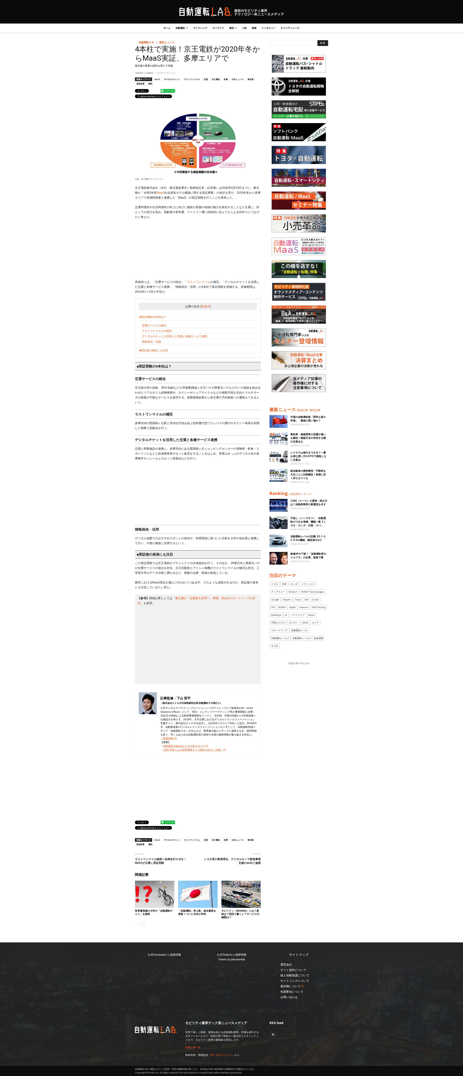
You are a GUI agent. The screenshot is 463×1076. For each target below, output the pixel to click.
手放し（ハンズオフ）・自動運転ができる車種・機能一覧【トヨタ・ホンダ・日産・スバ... (308, 522)
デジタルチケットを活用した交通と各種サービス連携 (174, 336)
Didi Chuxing (319, 607)
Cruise (315, 599)
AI (286, 615)
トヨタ (274, 584)
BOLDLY (293, 591)
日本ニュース (238, 79)
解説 (150, 83)
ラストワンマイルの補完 (157, 330)
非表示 (205, 306)
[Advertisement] (198, 249)
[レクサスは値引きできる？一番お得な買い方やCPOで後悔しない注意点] (278, 457)
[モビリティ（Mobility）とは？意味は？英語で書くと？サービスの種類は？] (241, 894)
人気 (244, 28)
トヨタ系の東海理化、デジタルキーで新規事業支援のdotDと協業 (232, 861)
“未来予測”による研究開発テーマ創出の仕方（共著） (193, 749)
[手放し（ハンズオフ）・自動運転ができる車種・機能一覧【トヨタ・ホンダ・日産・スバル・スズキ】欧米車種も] (278, 522)
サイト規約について (293, 970)
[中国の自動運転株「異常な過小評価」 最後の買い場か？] (278, 421)
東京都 (251, 79)
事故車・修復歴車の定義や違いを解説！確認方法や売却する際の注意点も (308, 438)
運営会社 (286, 964)
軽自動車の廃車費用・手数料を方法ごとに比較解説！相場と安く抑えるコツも (308, 474)
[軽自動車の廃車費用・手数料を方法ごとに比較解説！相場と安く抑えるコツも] (278, 475)
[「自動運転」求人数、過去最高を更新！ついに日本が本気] (198, 894)
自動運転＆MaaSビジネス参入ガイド (184, 746)
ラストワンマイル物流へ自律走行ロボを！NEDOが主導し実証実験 (160, 861)
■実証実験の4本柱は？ (153, 316)
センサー (293, 622)
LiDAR (305, 622)
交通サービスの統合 (154, 325)
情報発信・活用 (151, 341)
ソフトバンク (308, 584)
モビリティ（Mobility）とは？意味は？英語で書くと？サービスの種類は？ (240, 914)
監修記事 (141, 83)
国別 (231, 28)
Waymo (287, 599)
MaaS (157, 79)
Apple (292, 607)
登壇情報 (168, 738)
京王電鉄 (216, 79)
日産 (284, 584)
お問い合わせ (289, 997)
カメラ (315, 622)
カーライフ (218, 28)
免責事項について (291, 991)
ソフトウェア (298, 615)
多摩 (226, 79)
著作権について (290, 986)
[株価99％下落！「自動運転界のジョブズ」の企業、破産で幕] (278, 558)
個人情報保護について (294, 975)
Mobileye (276, 615)
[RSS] (273, 1034)
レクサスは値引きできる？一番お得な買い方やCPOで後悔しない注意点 (308, 456)
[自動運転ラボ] (231, 12)
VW (273, 607)
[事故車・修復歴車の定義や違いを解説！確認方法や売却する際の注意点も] (278, 438)
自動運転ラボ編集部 (144, 73)
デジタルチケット (172, 79)
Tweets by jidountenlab (231, 959)
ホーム (167, 28)
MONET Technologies (312, 591)
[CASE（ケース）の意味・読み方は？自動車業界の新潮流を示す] (278, 505)
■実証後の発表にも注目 (153, 350)
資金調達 (318, 638)
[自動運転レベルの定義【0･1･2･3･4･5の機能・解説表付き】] (278, 541)
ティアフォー (278, 591)
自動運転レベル (299, 630)
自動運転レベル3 (280, 638)
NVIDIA (282, 607)
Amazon (303, 607)
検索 (254, 28)
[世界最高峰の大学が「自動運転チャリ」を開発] (154, 894)
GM (306, 599)
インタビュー (269, 28)
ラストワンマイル (192, 79)
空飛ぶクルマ (278, 622)
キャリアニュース (290, 28)
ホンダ (293, 584)
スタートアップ (279, 630)
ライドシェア (200, 28)
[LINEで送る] (168, 90)
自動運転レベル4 (301, 638)
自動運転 (180, 28)
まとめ (274, 645)
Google (275, 599)
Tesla (298, 599)
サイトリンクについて (294, 980)
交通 (206, 79)
